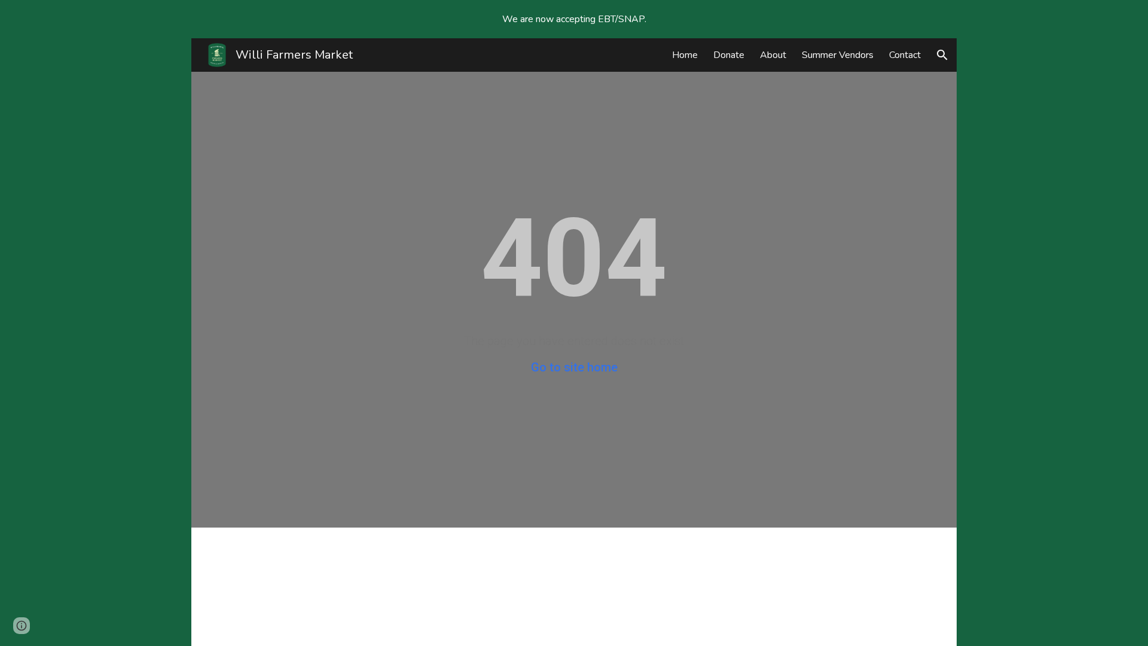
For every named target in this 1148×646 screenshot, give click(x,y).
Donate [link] (728, 55)
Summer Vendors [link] (838, 55)
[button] (942, 55)
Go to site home (574, 367)
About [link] (773, 55)
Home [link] (685, 55)
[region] (574, 19)
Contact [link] (905, 55)
